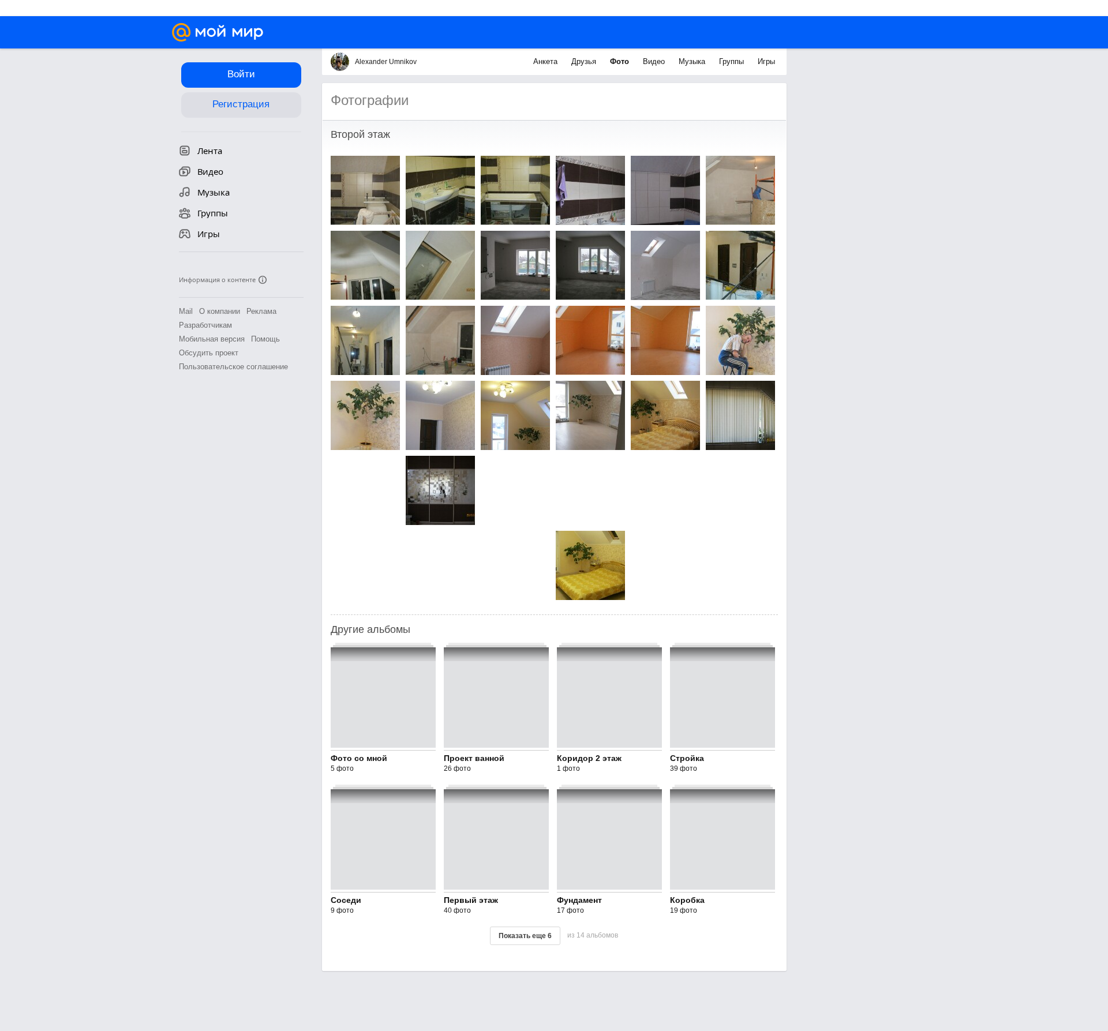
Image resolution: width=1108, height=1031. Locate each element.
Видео (655, 61)
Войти (241, 74)
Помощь (265, 339)
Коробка (687, 900)
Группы (732, 61)
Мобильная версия (212, 339)
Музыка (693, 61)
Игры (766, 61)
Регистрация (240, 104)
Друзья (584, 61)
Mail (186, 311)
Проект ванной (474, 758)
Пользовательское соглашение (233, 366)
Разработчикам (205, 325)
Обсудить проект (208, 352)
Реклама (261, 311)
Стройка (687, 758)
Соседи (346, 900)
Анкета (546, 61)
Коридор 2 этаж (589, 758)
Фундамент (579, 900)
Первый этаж (471, 900)
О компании (219, 311)
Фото (620, 61)
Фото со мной (359, 758)
